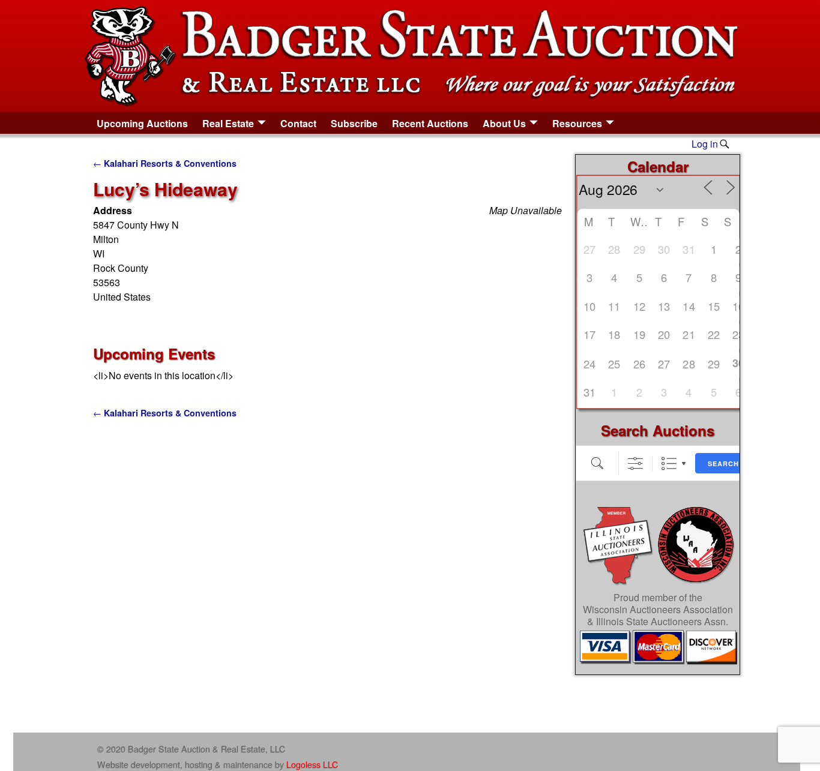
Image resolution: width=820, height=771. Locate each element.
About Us (504, 123)
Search (723, 463)
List (669, 463)
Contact (298, 123)
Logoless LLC (312, 764)
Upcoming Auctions (142, 123)
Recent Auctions (430, 123)
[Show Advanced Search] (635, 463)
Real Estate (228, 123)
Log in (705, 144)
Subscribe (354, 123)
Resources (577, 123)
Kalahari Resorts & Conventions (165, 163)
